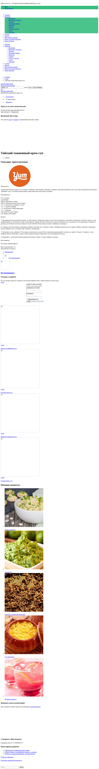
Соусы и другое (14, 29)
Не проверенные (14, 258)
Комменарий (9, 252)
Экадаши (12, 32)
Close (2, 282)
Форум (7, 36)
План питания (9, 41)
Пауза (3, 87)
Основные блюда (14, 23)
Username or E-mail (33, 288)
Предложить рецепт (11, 37)
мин (25, 87)
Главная (7, 15)
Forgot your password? (34, 286)
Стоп (29, 87)
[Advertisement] (49, 135)
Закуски (11, 22)
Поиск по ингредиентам (13, 39)
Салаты (11, 27)
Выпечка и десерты (15, 20)
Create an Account (37, 301)
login (10, 119)
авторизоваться (35, 707)
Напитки (11, 25)
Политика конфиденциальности (11, 760)
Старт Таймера (37, 87)
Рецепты (7, 17)
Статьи (7, 34)
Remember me (33, 299)
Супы (10, 30)
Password (29, 293)
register (16, 119)
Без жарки (12, 18)
